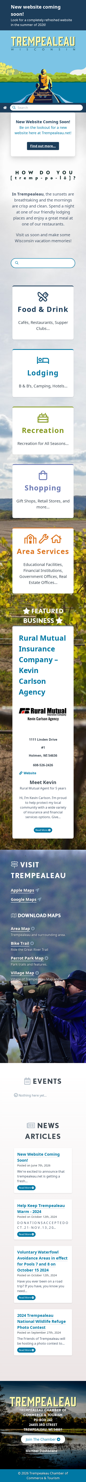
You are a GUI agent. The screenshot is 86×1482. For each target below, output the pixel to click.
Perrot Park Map (27, 958)
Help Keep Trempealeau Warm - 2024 (41, 1208)
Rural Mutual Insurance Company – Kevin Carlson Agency (42, 665)
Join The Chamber (41, 1439)
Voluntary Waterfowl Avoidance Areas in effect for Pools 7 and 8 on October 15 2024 (42, 1261)
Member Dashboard (41, 1451)
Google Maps (23, 899)
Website (29, 773)
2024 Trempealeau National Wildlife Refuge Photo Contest (41, 1321)
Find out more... (43, 146)
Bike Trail (20, 943)
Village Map (22, 973)
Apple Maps (22, 890)
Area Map (20, 928)
